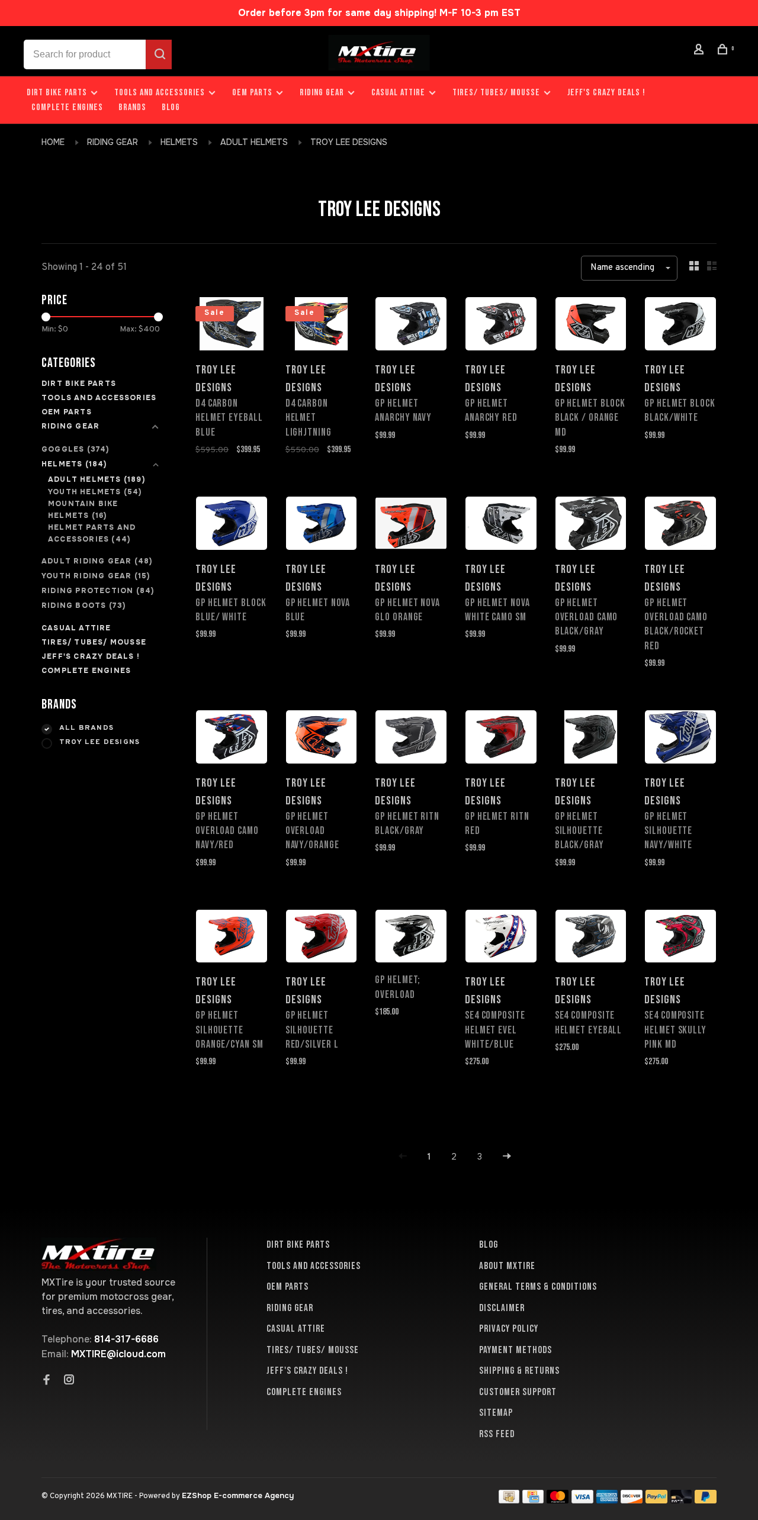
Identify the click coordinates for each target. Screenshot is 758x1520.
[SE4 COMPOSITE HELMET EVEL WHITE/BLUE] (501, 938)
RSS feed (497, 1434)
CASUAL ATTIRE (398, 92)
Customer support (518, 1392)
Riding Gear (322, 92)
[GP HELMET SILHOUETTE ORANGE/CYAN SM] (231, 938)
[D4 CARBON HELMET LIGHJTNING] (321, 326)
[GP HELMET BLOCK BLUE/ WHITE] (231, 525)
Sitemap (496, 1413)
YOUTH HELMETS (95, 492)
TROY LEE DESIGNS (348, 142)
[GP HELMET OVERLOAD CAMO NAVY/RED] (231, 739)
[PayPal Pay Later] (706, 1500)
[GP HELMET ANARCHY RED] (501, 326)
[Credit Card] (533, 1500)
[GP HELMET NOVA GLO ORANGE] (411, 525)
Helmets (179, 142)
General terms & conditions (538, 1287)
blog (171, 107)
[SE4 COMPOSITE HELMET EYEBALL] (591, 938)
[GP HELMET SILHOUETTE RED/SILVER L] (321, 938)
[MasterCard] (557, 1500)
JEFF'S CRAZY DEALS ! (606, 92)
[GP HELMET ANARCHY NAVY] (411, 326)
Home (53, 142)
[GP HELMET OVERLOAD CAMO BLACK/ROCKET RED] (680, 525)
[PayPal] (656, 1500)
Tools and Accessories (159, 92)
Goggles (75, 449)
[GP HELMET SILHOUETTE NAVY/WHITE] (680, 739)
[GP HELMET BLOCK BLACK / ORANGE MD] (591, 326)
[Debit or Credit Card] (681, 1500)
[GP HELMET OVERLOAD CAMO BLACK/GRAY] (591, 525)
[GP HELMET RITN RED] (501, 739)
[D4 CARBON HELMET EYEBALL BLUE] (231, 326)
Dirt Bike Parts (58, 92)
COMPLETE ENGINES (67, 107)
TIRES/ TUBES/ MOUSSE (496, 92)
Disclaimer (502, 1308)
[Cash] (509, 1500)
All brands (86, 728)
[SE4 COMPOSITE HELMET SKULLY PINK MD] (680, 938)
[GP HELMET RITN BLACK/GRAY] (411, 739)
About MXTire (507, 1266)
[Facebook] (46, 1381)
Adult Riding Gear (96, 561)
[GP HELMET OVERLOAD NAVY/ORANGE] (321, 739)
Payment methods (515, 1350)
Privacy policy (508, 1329)
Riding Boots (83, 605)
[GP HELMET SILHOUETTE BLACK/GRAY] (591, 739)
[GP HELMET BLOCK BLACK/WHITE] (680, 326)
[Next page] (507, 1157)
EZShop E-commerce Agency (238, 1495)
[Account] (700, 51)
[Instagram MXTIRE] (69, 1381)
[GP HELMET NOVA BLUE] (321, 525)
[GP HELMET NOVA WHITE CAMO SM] (501, 525)
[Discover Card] (632, 1500)
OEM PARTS (252, 92)
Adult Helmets (254, 142)
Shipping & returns (519, 1371)
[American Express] (607, 1500)
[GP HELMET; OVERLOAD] (411, 938)
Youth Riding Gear (95, 576)
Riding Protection (97, 590)
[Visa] (582, 1500)
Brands (132, 107)
